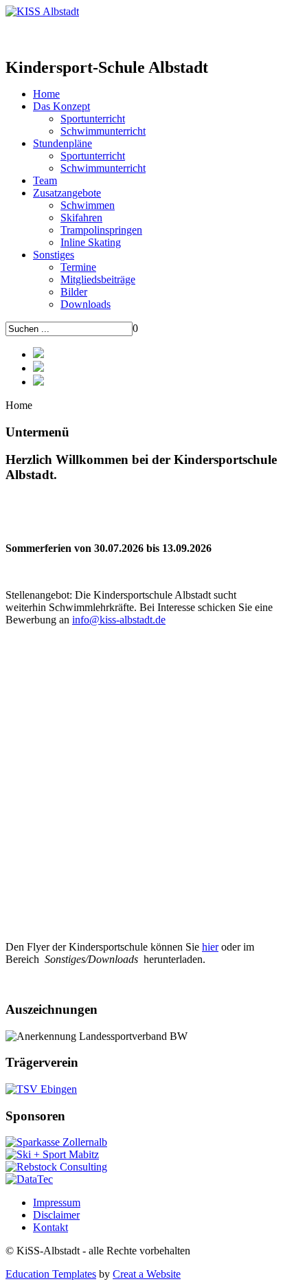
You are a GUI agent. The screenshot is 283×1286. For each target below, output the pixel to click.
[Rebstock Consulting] (56, 1167)
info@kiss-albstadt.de (119, 619)
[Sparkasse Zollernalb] (56, 1142)
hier (210, 947)
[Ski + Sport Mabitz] (52, 1154)
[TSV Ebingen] (41, 1089)
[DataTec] (29, 1179)
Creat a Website (147, 1274)
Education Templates (50, 1274)
